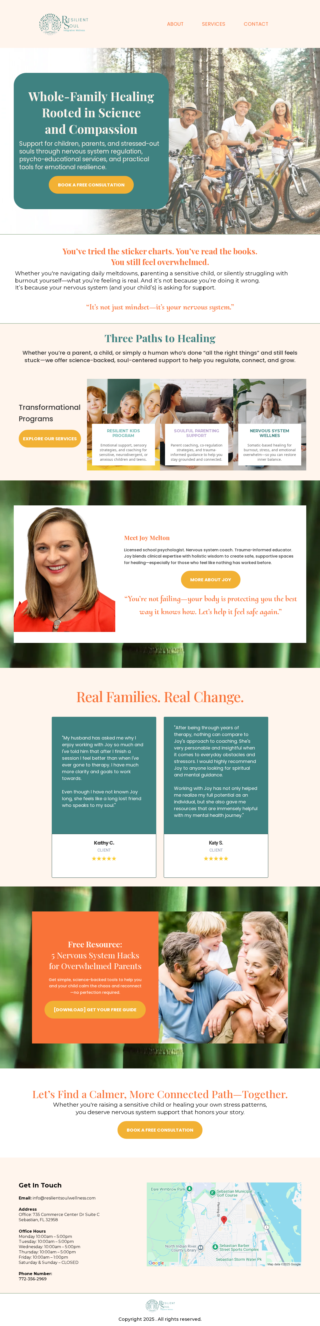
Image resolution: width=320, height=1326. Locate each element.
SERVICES (213, 23)
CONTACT (256, 23)
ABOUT (175, 23)
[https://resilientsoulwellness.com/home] (63, 24)
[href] (224, 1224)
